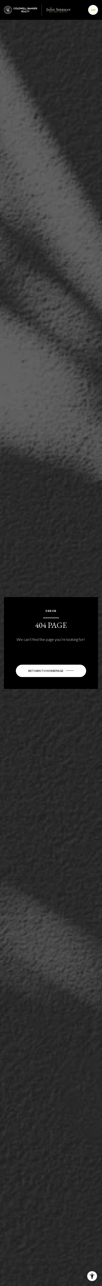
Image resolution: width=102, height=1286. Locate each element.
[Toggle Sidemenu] (93, 10)
